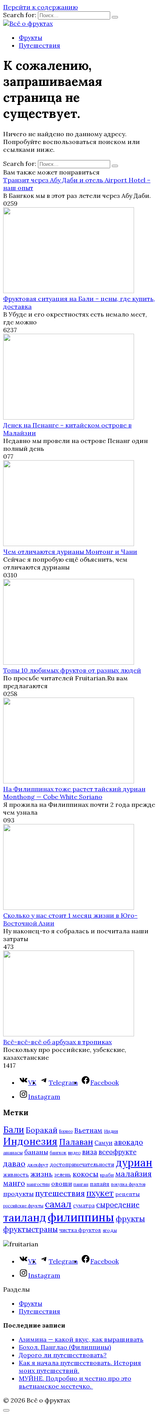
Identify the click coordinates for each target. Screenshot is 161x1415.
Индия (111, 1131)
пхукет (100, 1193)
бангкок (58, 1152)
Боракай (41, 1130)
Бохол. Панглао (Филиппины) (65, 1347)
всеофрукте (117, 1152)
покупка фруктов (128, 1184)
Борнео (66, 1131)
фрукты (130, 1218)
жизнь (41, 1173)
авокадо (128, 1142)
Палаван (76, 1142)
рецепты (127, 1194)
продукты (18, 1194)
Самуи (104, 1142)
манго (14, 1183)
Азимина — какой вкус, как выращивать (81, 1339)
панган (80, 1184)
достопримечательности (82, 1164)
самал (58, 1204)
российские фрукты (23, 1206)
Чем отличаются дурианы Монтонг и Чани (70, 551)
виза (89, 1152)
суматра (84, 1205)
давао (14, 1163)
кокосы (85, 1173)
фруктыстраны (30, 1229)
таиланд (24, 1217)
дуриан (134, 1162)
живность (16, 1174)
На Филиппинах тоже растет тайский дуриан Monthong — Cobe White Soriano (74, 793)
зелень (62, 1174)
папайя (99, 1183)
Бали (13, 1129)
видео (74, 1152)
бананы (36, 1152)
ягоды (110, 1230)
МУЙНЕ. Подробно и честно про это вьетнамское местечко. (75, 1382)
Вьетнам (88, 1130)
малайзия (133, 1173)
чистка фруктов (80, 1230)
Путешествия (39, 45)
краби (107, 1175)
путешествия (60, 1193)
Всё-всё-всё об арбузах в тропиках (57, 1042)
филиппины (81, 1217)
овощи (61, 1183)
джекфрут (37, 1165)
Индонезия (30, 1141)
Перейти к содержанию (40, 7)
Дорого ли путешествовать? (63, 1355)
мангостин (38, 1184)
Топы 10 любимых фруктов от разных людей (72, 670)
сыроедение (118, 1204)
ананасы (13, 1152)
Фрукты (30, 37)
